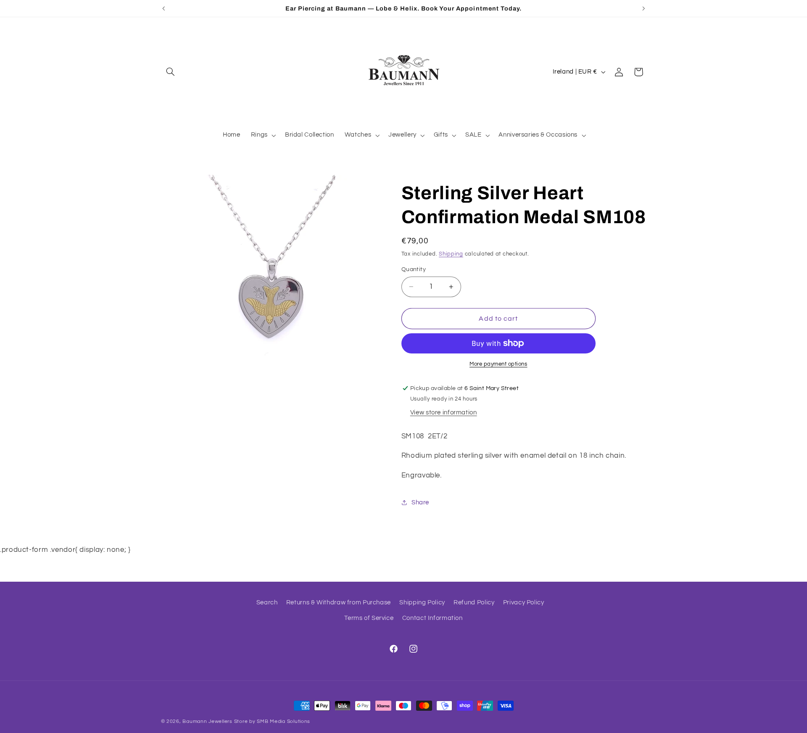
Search (267, 602)
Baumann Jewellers (207, 721)
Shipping (451, 254)
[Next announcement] (643, 8)
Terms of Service (368, 618)
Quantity (413, 269)
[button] (170, 72)
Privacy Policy (523, 602)
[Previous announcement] (163, 8)
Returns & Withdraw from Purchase (338, 602)
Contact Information (432, 618)
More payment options (498, 364)
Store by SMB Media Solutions (272, 721)
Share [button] (420, 502)
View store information (443, 412)
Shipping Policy (422, 602)
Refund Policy (474, 602)
